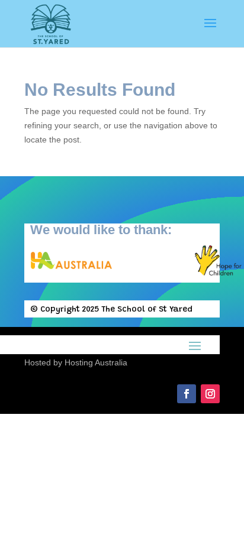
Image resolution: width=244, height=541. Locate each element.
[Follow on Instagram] (210, 393)
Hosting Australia (96, 362)
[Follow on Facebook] (186, 393)
